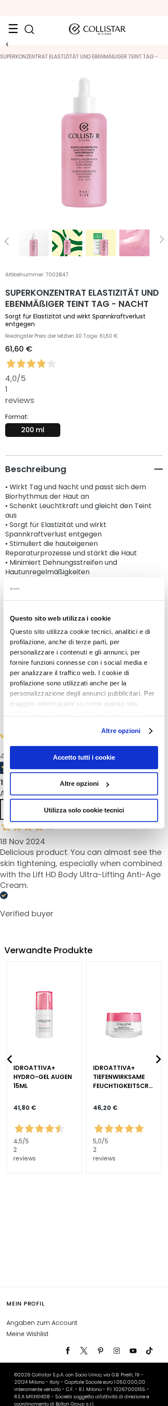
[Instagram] (116, 1350)
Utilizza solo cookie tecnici (84, 810)
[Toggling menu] (12, 29)
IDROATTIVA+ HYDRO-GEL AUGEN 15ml (42, 1077)
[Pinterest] (100, 1350)
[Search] (29, 29)
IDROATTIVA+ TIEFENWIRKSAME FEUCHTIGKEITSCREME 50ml (122, 1077)
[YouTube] (133, 1350)
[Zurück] (9, 1059)
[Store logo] (97, 29)
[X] (84, 1350)
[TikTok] (149, 1350)
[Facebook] (67, 1350)
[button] (84, 469)
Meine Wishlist (27, 1334)
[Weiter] (158, 1059)
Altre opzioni (120, 730)
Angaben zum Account (42, 1322)
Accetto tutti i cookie (84, 757)
